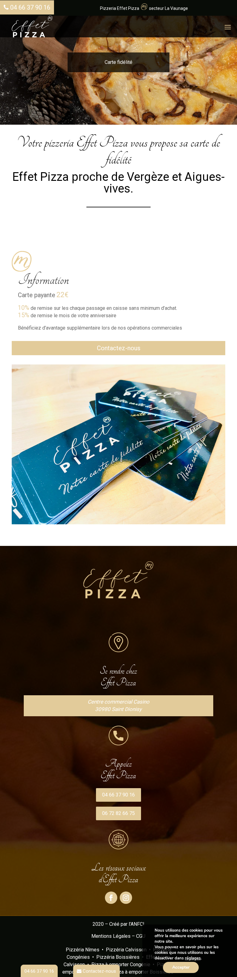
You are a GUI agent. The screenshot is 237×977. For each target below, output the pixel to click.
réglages (193, 958)
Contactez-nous (118, 348)
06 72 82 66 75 (118, 813)
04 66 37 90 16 (29, 7)
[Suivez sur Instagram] (126, 898)
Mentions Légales (111, 936)
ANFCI (137, 924)
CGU (140, 936)
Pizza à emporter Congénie (120, 964)
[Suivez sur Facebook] (111, 898)
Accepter (180, 967)
